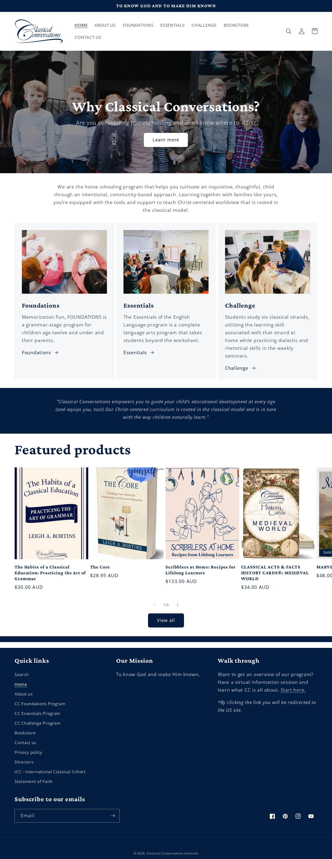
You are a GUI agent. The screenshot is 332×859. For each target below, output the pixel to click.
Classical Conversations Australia (173, 853)
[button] (288, 31)
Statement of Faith (34, 781)
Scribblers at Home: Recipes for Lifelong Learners (201, 569)
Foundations (36, 352)
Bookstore (25, 733)
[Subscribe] (112, 816)
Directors (24, 762)
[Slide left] (154, 605)
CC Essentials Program (38, 713)
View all (166, 620)
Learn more (166, 140)
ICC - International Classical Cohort (50, 771)
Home (21, 684)
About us (24, 694)
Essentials (135, 352)
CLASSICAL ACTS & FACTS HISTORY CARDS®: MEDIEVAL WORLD (275, 572)
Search (21, 674)
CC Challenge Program (38, 723)
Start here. (293, 690)
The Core (100, 566)
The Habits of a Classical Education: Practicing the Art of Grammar (50, 572)
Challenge (236, 368)
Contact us (25, 742)
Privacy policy (28, 752)
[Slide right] (177, 605)
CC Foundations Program (40, 703)
